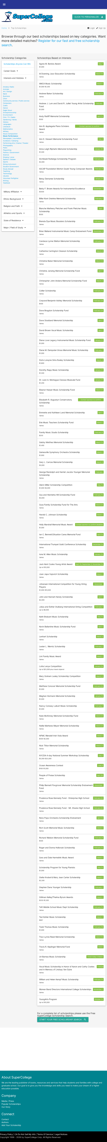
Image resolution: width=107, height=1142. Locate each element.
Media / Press (8, 1101)
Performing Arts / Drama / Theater (15, 143)
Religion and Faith (13, 206)
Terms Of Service (45, 1134)
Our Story (6, 1107)
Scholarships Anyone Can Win (17, 64)
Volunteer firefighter (10, 178)
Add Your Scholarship (11, 1125)
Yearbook (6, 183)
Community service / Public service (16, 101)
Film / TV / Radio (9, 117)
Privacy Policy (6, 1134)
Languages (7, 124)
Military (5, 131)
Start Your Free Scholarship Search (62, 1019)
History (5, 122)
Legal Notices (61, 1134)
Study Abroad (8, 169)
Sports (5, 162)
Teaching (6, 171)
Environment (8, 115)
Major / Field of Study (15, 227)
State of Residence (14, 220)
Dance (5, 108)
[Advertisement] (53, 1049)
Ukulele (6, 176)
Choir (5, 99)
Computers (7, 103)
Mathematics (8, 129)
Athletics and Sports (14, 213)
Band (5, 94)
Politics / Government (11, 152)
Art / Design (7, 91)
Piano (5, 148)
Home (4, 28)
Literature (6, 127)
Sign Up (101, 28)
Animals (6, 89)
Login (91, 28)
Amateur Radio (8, 87)
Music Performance (10, 136)
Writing (5, 181)
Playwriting (7, 150)
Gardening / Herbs (10, 120)
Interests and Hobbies (15, 78)
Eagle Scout (7, 110)
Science (6, 155)
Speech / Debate (9, 159)
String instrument (9, 164)
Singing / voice (8, 157)
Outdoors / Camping (10, 141)
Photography (8, 145)
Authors (5, 1122)
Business (6, 96)
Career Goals (11, 70)
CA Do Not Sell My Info (25, 1134)
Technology (7, 174)
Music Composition (10, 134)
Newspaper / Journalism (12, 138)
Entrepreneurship (9, 113)
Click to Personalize (89, 17)
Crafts (5, 106)
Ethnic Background (14, 199)
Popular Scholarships (11, 1104)
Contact (5, 1119)
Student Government (11, 167)
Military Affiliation (13, 191)
